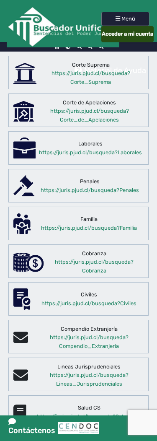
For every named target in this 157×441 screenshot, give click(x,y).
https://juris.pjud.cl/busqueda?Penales (90, 190)
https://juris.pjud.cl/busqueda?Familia (89, 228)
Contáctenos (31, 427)
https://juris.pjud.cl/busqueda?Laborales (90, 152)
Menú (127, 19)
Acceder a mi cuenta (127, 34)
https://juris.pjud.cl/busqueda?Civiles (88, 303)
